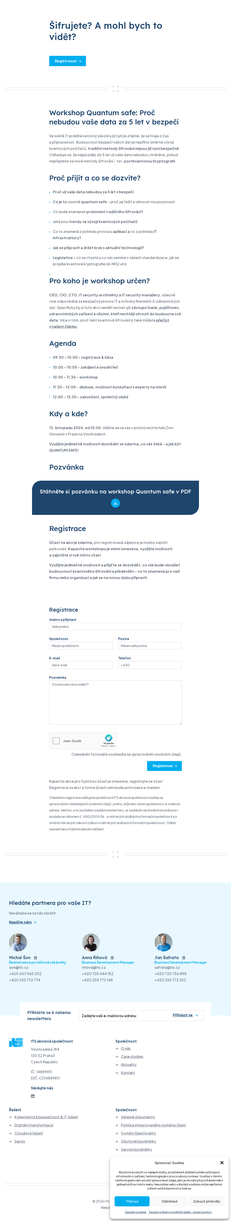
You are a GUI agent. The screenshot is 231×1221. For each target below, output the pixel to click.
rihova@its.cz (94, 967)
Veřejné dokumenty (138, 1117)
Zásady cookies (135, 1212)
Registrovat (66, 61)
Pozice (123, 639)
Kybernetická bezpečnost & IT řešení (46, 1117)
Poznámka (57, 677)
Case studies (132, 1056)
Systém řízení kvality (138, 1133)
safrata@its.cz (167, 967)
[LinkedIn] (33, 1096)
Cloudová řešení (28, 1133)
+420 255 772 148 (97, 980)
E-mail (54, 658)
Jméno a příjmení (62, 619)
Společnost (58, 639)
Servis (19, 1141)
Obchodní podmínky (138, 1141)
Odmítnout (169, 1201)
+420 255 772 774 (24, 980)
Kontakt (128, 1072)
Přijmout (132, 1201)
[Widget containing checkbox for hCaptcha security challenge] (83, 740)
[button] (222, 1162)
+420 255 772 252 (170, 980)
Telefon (124, 658)
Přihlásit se (183, 1015)
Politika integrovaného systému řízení (153, 1125)
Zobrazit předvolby (206, 1201)
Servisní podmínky (136, 1149)
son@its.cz (18, 967)
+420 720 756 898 (171, 973)
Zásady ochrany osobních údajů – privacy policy (180, 1212)
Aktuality (128, 1064)
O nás (126, 1048)
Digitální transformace (33, 1125)
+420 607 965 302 (25, 973)
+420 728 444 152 (97, 973)
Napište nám (20, 922)
